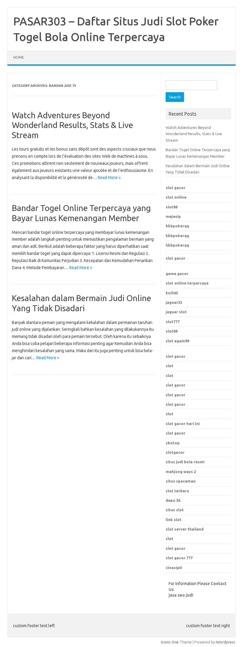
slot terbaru (177, 491)
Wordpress (225, 642)
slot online (176, 197)
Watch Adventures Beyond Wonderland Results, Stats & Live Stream (72, 125)
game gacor (177, 273)
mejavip (173, 216)
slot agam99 (177, 341)
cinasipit (174, 567)
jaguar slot (176, 312)
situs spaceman (181, 481)
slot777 (173, 321)
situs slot (175, 510)
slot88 (172, 207)
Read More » (109, 177)
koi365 (172, 293)
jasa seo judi (181, 595)
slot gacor (176, 188)
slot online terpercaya (187, 283)
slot (169, 366)
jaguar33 (174, 302)
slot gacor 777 (179, 558)
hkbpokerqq (177, 226)
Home (18, 57)
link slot (173, 519)
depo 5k (173, 500)
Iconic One (170, 642)
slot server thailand (185, 529)
